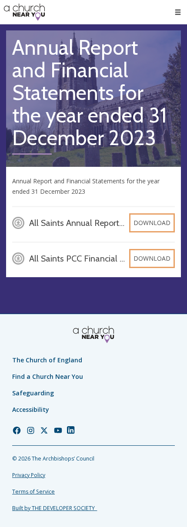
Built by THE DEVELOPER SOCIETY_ (54, 508)
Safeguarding (33, 393)
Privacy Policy (28, 475)
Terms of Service (33, 491)
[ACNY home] (24, 12)
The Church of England (47, 360)
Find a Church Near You (47, 376)
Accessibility (30, 409)
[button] (178, 12)
